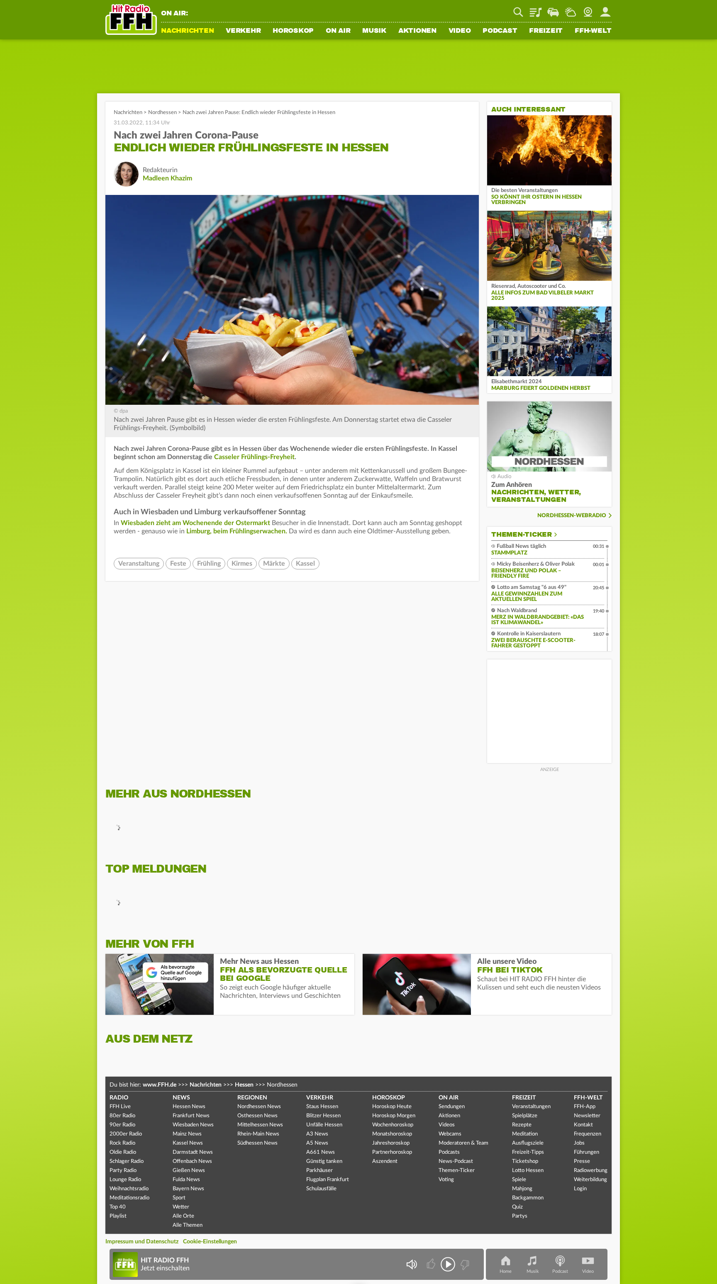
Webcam (588, 9)
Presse (582, 1161)
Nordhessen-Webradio (571, 515)
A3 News (317, 1134)
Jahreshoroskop (391, 1143)
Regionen (252, 1098)
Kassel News (188, 1143)
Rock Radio (122, 1143)
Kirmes (242, 563)
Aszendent (385, 1161)
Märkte (274, 563)
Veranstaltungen (531, 1106)
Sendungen (452, 1106)
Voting (446, 1179)
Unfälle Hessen (324, 1125)
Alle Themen (187, 1225)
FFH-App (584, 1106)
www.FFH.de (159, 1085)
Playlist (535, 9)
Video (460, 31)
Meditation (525, 1134)
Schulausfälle (321, 1189)
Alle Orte (183, 1216)
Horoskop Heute (392, 1106)
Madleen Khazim (167, 178)
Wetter (570, 9)
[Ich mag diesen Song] (431, 1264)
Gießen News (189, 1170)
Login (580, 1189)
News (181, 1098)
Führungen (586, 1152)
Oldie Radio (123, 1152)
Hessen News (189, 1106)
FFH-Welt (593, 31)
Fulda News (186, 1179)
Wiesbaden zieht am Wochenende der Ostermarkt (195, 523)
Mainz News (187, 1134)
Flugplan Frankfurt (327, 1179)
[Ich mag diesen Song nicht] (464, 1264)
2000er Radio (126, 1134)
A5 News (317, 1143)
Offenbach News (192, 1161)
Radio (119, 1098)
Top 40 (118, 1207)
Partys (519, 1216)
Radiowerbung (590, 1170)
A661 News (320, 1152)
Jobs (579, 1143)
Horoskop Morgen (393, 1116)
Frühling (209, 563)
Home (506, 1271)
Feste (178, 563)
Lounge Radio (125, 1179)
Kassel (305, 563)
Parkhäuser (319, 1170)
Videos (447, 1125)
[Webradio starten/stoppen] (448, 1264)
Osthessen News (257, 1116)
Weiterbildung (590, 1179)
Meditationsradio (129, 1198)
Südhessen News (257, 1143)
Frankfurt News (191, 1116)
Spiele (519, 1179)
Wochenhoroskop (392, 1125)
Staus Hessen (322, 1106)
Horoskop (293, 31)
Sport (179, 1198)
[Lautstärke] (411, 1264)
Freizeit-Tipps (528, 1152)
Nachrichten (187, 31)
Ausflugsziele (528, 1143)
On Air (338, 31)
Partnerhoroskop (392, 1152)
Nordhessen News (259, 1106)
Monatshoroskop (392, 1134)
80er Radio (122, 1116)
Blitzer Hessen (323, 1116)
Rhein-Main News (258, 1134)
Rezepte (522, 1125)
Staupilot (553, 9)
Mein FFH (605, 9)
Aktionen (417, 31)
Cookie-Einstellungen (210, 1242)
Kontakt (583, 1125)
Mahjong (522, 1189)
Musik (374, 31)
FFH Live (120, 1106)
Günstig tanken (324, 1161)
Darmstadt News (193, 1152)
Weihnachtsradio (129, 1189)
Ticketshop (525, 1161)
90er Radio (122, 1125)
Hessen (244, 1085)
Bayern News (188, 1189)
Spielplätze (524, 1116)
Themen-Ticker (521, 534)
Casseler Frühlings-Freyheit (254, 457)
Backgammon (528, 1198)
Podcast (500, 31)
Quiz (517, 1207)
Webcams (450, 1134)
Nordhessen (162, 112)
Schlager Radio (127, 1161)
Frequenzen (587, 1134)
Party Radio (123, 1170)
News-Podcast (456, 1161)
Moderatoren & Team (463, 1143)
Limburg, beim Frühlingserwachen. (236, 531)
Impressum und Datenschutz (141, 1242)
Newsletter (587, 1116)
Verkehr (243, 31)
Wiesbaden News (193, 1125)
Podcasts (449, 1152)
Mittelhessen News (260, 1125)
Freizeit (546, 31)
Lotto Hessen (528, 1170)
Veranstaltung (138, 563)
